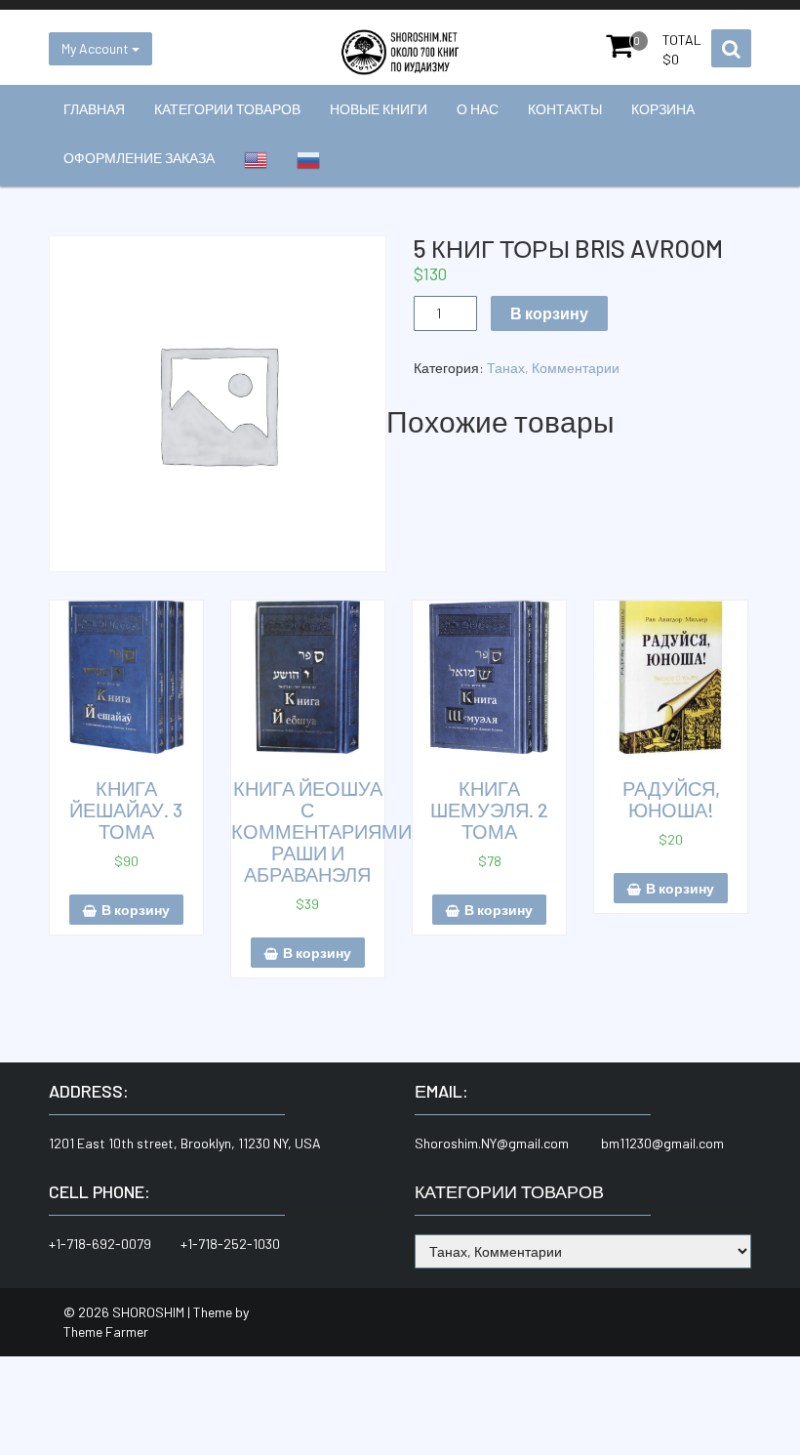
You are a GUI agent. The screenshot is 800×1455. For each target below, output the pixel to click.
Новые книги (378, 109)
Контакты (565, 109)
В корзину (549, 313)
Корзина (663, 109)
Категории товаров (227, 109)
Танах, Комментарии (553, 367)
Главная (94, 109)
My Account (96, 48)
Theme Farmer (105, 1331)
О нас (478, 109)
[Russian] (308, 160)
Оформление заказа (139, 157)
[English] (255, 160)
